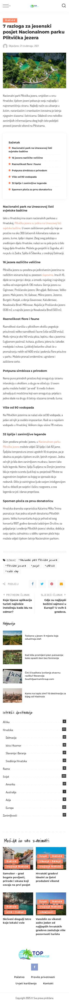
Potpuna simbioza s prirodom (29, 170)
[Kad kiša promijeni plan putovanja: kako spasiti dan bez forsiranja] (12, 657)
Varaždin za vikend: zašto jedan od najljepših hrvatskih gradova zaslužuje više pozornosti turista (50, 926)
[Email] (61, 584)
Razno (6, 769)
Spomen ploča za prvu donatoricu (32, 189)
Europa (10, 808)
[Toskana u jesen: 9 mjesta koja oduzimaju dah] (12, 638)
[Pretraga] (64, 6)
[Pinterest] (52, 584)
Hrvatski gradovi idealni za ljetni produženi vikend (47, 877)
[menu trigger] (7, 6)
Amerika (10, 784)
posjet (36, 566)
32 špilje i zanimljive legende (29, 183)
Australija (11, 792)
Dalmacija (11, 737)
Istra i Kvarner (13, 745)
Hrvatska (10, 20)
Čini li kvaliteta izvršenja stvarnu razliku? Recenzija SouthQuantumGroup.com (42, 675)
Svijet (6, 776)
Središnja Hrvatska (16, 761)
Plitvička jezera (16, 566)
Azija (8, 800)
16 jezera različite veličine (27, 157)
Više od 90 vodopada (24, 176)
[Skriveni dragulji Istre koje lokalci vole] (18, 903)
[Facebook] (32, 584)
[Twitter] (42, 584)
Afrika (6, 722)
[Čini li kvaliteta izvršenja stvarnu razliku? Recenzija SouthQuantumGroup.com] (12, 676)
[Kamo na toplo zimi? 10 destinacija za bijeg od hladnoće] (12, 695)
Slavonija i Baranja (16, 753)
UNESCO (50, 566)
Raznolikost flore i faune (26, 164)
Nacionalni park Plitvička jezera (38, 560)
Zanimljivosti (10, 815)
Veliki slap (12, 571)
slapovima (47, 275)
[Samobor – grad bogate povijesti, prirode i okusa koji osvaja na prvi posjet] (18, 858)
